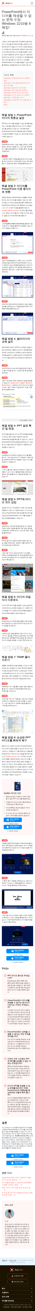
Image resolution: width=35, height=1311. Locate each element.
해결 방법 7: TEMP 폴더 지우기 (14, 97)
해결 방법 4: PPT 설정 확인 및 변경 (15, 90)
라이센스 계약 (27, 1307)
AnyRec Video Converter (11, 210)
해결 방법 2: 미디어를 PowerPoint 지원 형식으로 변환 (16, 84)
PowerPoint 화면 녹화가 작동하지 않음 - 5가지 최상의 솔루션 (17, 1179)
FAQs (5, 105)
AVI (7, 208)
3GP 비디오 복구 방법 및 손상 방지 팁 (16, 1188)
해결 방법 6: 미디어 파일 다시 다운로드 (17, 95)
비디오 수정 (29, 35)
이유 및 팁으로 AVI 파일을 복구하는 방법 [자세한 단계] (17, 1194)
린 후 (21, 35)
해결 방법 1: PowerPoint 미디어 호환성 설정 (16, 79)
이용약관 (6, 1307)
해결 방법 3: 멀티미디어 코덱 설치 (15, 88)
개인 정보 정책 (16, 1307)
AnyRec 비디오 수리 (13, 756)
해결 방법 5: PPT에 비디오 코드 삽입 (16, 92)
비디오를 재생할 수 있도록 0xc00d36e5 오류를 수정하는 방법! (16, 1184)
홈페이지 (4, 1260)
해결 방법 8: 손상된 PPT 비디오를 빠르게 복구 (17, 101)
